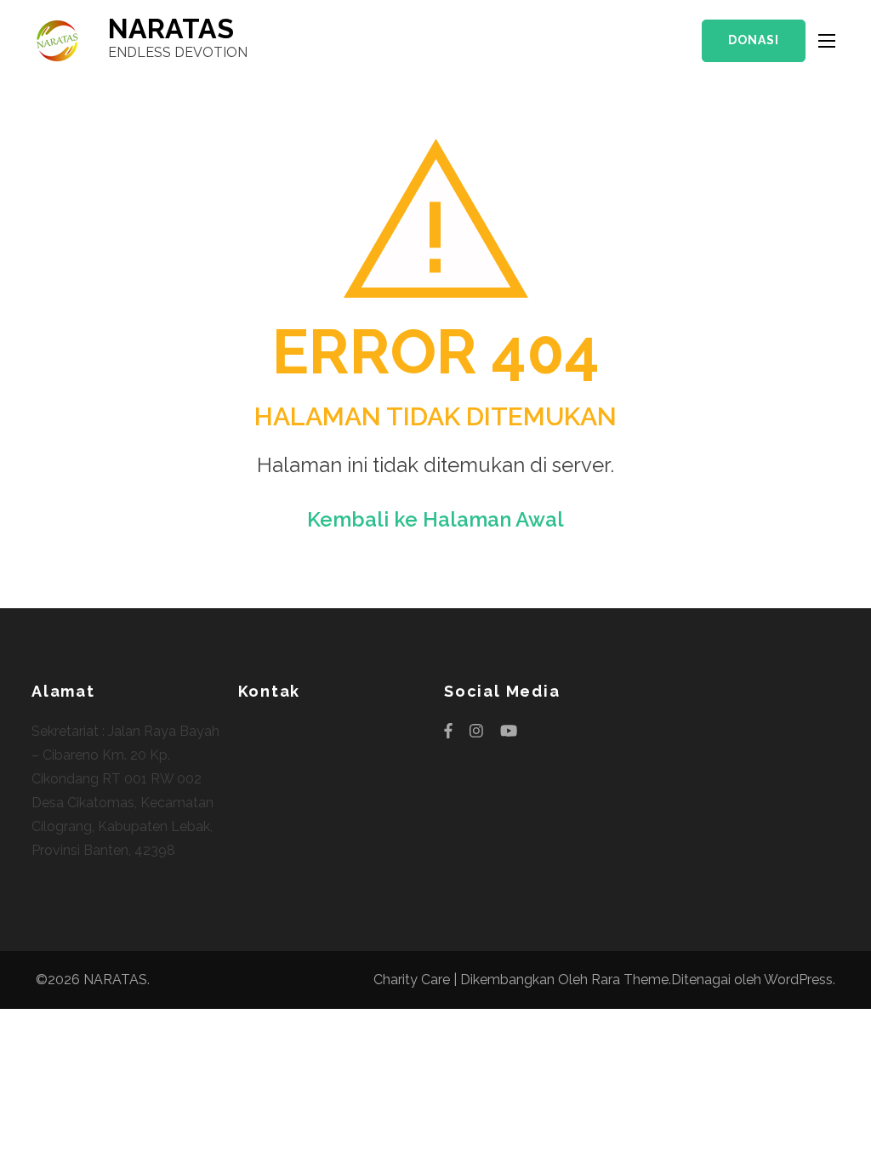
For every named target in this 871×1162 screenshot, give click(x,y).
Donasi (753, 40)
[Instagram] (476, 731)
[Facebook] (448, 731)
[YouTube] (508, 731)
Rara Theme (630, 979)
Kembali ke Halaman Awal (435, 519)
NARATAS (171, 28)
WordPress (798, 979)
